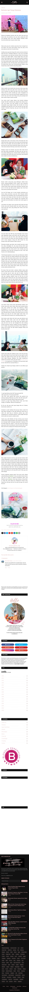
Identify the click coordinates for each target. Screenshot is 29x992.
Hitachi (18, 958)
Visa (7, 981)
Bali (18, 950)
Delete (9, 567)
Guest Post (14, 958)
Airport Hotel (4, 950)
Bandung (22, 950)
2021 (14, 698)
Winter (15, 981)
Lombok (17, 964)
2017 (14, 689)
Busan (13, 954)
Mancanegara (15, 731)
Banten (7, 952)
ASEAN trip (14, 722)
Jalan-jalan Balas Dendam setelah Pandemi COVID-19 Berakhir (17, 922)
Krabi (23, 962)
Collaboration (12, 986)
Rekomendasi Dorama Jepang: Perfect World (17, 898)
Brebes (3, 954)
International (14, 987)
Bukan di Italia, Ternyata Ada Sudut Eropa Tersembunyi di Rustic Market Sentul (17, 905)
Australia (14, 950)
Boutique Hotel (24, 952)
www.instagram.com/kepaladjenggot (14, 488)
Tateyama (14, 977)
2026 (14, 710)
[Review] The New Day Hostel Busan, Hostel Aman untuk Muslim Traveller (17, 934)
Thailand (19, 977)
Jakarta (7, 962)
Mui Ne (7, 968)
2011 (14, 675)
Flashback (20, 956)
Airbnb (22, 947)
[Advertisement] (14, 824)
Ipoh (22, 960)
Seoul (3, 973)
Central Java (22, 954)
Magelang (21, 964)
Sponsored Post (13, 529)
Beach (11, 952)
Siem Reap (7, 973)
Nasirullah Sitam (8, 560)
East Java (11, 956)
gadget (24, 956)
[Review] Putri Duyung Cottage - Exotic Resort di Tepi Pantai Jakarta (16, 916)
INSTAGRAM (14, 525)
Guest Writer (19, 986)
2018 (14, 692)
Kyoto (9, 964)
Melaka (22, 966)
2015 (14, 685)
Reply (6, 567)
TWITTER (8, 525)
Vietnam (3, 981)
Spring (23, 975)
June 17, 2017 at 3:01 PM (17, 560)
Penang (24, 968)
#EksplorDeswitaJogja (5, 947)
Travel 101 (14, 736)
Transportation (4, 979)
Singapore (12, 973)
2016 (14, 687)
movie (3, 968)
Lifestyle (5, 529)
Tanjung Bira (9, 977)
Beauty (15, 952)
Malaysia (12, 966)
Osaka (15, 968)
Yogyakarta (19, 981)
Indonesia (15, 724)
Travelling (15, 740)
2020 (14, 696)
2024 (14, 705)
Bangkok (3, 952)
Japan (11, 962)
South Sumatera (11, 975)
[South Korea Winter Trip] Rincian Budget (17, 910)
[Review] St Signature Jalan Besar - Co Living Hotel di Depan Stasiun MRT (17, 893)
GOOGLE (20, 525)
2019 (14, 694)
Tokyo (23, 977)
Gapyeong (8, 958)
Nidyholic (18, 990)
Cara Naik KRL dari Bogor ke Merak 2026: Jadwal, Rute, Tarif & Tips (17, 928)
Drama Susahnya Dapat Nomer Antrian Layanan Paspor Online (16, 887)
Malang (8, 966)
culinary (14, 743)
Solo (16, 973)
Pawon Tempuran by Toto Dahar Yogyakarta (17, 939)
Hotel (7, 960)
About (7, 986)
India (14, 960)
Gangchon (3, 958)
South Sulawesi (4, 975)
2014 (14, 682)
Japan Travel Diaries (14, 727)
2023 (14, 703)
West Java (10, 981)
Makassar (3, 966)
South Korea (20, 973)
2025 (14, 708)
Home (4, 986)
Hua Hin (10, 960)
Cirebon (3, 956)
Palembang (19, 968)
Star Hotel (3, 977)
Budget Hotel (8, 954)
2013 (14, 680)
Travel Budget (14, 738)
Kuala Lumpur (4, 964)
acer (18, 947)
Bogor (19, 952)
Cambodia (17, 954)
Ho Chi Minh (23, 958)
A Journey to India (13, 947)
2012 (14, 678)
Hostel (3, 960)
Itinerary (3, 962)
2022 (14, 701)
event (16, 956)
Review (8, 529)
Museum (11, 968)
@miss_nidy (4, 13)
